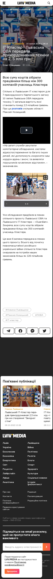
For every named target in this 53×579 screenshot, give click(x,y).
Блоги (31, 460)
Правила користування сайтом (14, 508)
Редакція (32, 492)
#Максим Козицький (17, 315)
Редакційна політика (37, 500)
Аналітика (8, 482)
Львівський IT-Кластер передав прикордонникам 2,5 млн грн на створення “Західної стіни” (21, 416)
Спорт (31, 464)
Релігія (31, 456)
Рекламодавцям (35, 496)
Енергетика (9, 460)
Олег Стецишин (11, 65)
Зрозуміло (12, 571)
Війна (31, 447)
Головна (6, 10)
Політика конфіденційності (11, 501)
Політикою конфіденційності (15, 563)
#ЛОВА (39, 315)
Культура (33, 473)
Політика (33, 451)
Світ (5, 464)
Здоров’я (33, 469)
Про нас (6, 492)
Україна (7, 447)
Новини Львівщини (20, 10)
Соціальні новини (37, 477)
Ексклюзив (9, 451)
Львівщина (33, 443)
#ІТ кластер (12, 320)
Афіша (6, 477)
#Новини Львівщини (17, 309)
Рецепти (7, 469)
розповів (17, 108)
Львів (6, 443)
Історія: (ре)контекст (35, 483)
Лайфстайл (9, 473)
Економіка (8, 456)
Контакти (7, 496)
